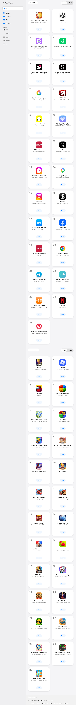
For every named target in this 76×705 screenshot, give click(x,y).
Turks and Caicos (32, 697)
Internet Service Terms (34, 703)
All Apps (32, 2)
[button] (13, 13)
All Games (33, 350)
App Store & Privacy (47, 703)
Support (66, 703)
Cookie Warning (58, 703)
